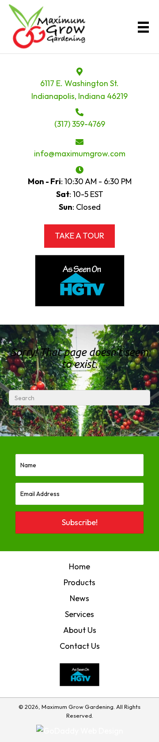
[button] (79, 522)
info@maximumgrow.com (79, 153)
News (79, 598)
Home (79, 566)
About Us (79, 630)
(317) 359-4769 (79, 124)
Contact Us (80, 646)
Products (79, 582)
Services (79, 614)
